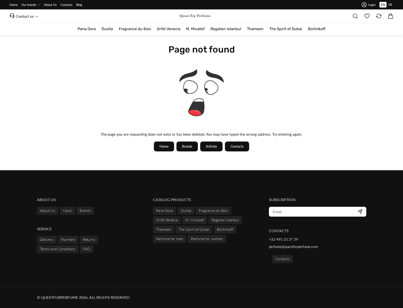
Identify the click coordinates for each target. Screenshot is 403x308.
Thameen (163, 229)
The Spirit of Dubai (194, 229)
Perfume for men (169, 238)
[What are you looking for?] (355, 16)
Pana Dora (164, 210)
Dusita (186, 210)
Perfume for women (207, 238)
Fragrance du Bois (213, 210)
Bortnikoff (225, 229)
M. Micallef (194, 220)
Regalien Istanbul (225, 220)
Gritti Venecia (167, 220)
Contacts (282, 258)
